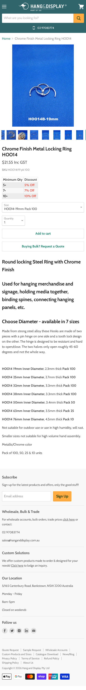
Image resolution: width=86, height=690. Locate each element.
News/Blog (68, 654)
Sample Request (32, 650)
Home (6, 38)
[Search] (78, 18)
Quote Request (10, 650)
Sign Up (62, 496)
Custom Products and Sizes (16, 654)
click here (69, 519)
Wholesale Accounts (56, 650)
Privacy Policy (9, 658)
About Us (28, 662)
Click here (17, 565)
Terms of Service (30, 658)
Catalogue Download (47, 654)
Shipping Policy (10, 662)
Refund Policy (51, 658)
